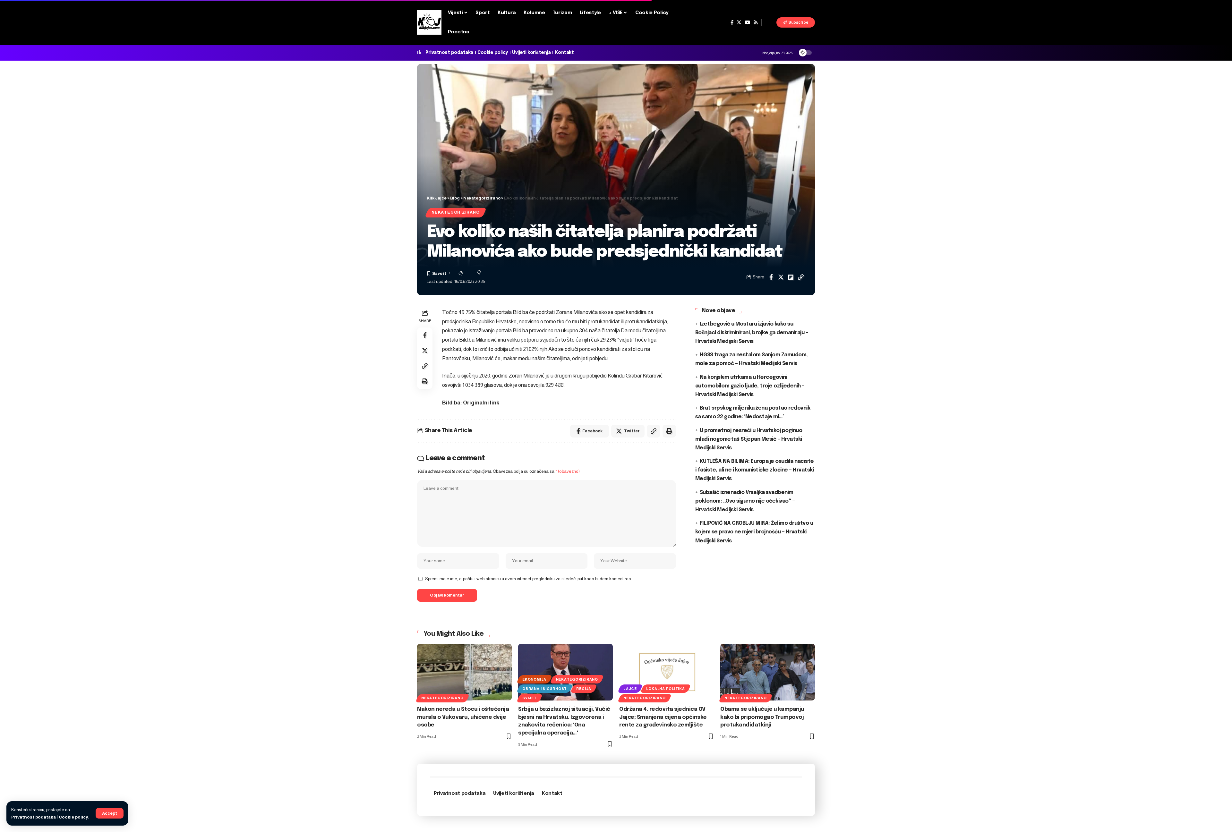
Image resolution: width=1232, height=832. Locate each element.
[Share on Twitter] (780, 277)
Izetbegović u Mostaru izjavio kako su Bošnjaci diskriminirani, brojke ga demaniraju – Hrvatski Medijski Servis (752, 332)
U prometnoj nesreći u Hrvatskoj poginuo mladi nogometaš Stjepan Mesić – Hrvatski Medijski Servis (748, 439)
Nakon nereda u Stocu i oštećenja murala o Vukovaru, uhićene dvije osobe (463, 717)
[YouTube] (747, 22)
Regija (583, 689)
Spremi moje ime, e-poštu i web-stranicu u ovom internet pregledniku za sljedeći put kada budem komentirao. (528, 578)
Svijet (529, 698)
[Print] (424, 381)
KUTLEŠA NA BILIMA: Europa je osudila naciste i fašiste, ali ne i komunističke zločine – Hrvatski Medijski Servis (754, 470)
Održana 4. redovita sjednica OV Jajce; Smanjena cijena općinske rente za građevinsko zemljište (663, 717)
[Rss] (756, 22)
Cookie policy (73, 817)
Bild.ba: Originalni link (470, 403)
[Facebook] (732, 22)
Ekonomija (534, 679)
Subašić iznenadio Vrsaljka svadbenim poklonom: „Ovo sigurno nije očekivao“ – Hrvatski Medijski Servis (745, 501)
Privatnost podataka (33, 817)
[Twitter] (739, 22)
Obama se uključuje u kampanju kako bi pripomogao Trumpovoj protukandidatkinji (762, 717)
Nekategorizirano (455, 212)
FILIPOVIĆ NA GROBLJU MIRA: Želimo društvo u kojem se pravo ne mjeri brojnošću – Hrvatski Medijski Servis (754, 532)
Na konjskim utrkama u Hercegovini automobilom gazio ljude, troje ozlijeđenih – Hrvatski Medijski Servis (750, 386)
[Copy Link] (800, 277)
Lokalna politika (665, 689)
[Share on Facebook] (770, 277)
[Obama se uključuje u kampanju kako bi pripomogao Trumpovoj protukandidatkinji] (767, 672)
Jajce (630, 689)
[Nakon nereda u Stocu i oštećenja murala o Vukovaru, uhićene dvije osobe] (464, 672)
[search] (769, 22)
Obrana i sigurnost (544, 689)
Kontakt (564, 52)
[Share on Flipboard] (790, 277)
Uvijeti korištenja (531, 52)
